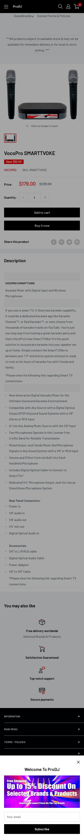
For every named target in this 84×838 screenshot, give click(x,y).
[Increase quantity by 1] (45, 197)
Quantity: (10, 197)
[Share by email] (77, 242)
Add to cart (42, 212)
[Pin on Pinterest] (61, 242)
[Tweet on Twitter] (69, 242)
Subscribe (42, 829)
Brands (26, 16)
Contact (42, 16)
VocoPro (10, 170)
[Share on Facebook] (54, 242)
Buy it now (42, 225)
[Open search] (60, 6)
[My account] (68, 6)
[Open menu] (6, 6)
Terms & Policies (59, 16)
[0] (76, 6)
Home (18, 16)
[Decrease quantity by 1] (23, 197)
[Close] (78, 761)
